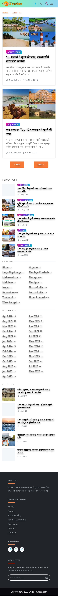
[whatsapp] (16, 549)
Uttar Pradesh (24, 245)
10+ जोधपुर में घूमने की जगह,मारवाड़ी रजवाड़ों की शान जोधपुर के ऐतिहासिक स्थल (35, 421)
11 (20, 12)
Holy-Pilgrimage (25, 200)
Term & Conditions (17, 519)
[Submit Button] (46, 577)
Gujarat (22, 230)
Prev (18, 164)
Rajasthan (13, 124)
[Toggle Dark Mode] (41, 3)
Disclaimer (13, 524)
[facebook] (35, 3)
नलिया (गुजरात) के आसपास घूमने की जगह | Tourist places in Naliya (33, 391)
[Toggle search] (46, 3)
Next (39, 164)
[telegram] (22, 549)
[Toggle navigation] (51, 3)
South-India (14, 52)
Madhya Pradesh (26, 215)
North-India (23, 185)
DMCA (11, 528)
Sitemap (12, 532)
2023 (14, 12)
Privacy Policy (14, 515)
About (11, 506)
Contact (11, 511)
